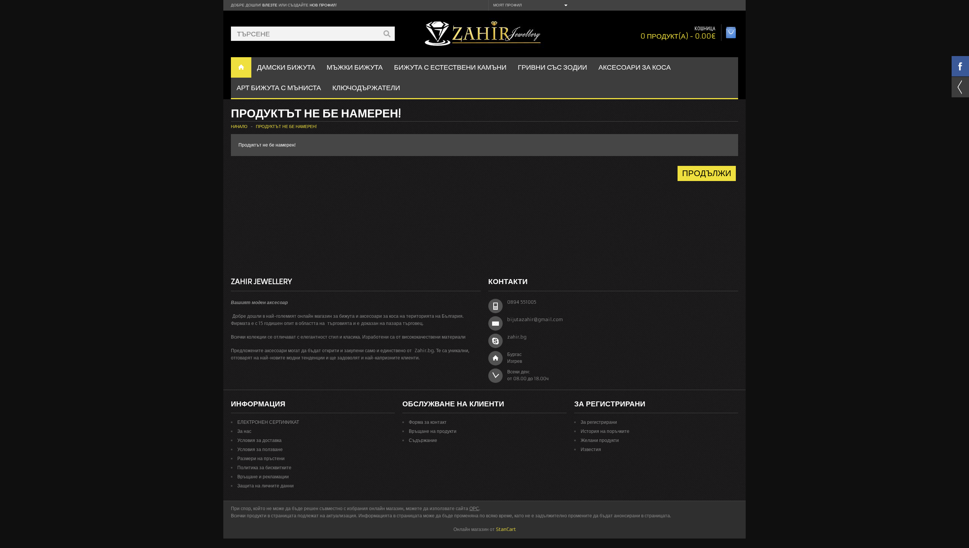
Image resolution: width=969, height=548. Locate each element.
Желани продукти (600, 440)
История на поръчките (605, 431)
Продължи (706, 173)
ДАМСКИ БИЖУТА (286, 67)
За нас (244, 431)
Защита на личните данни (265, 486)
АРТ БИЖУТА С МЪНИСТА (279, 87)
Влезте (269, 5)
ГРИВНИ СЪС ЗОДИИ (552, 67)
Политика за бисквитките (264, 467)
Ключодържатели (366, 87)
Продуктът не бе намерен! (286, 126)
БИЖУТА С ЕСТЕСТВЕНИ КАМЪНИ (450, 67)
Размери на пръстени (261, 458)
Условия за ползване (260, 449)
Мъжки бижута (355, 67)
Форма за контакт (428, 422)
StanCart (506, 529)
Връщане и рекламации (263, 476)
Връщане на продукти (432, 431)
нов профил (323, 5)
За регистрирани (599, 422)
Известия (591, 449)
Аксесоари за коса (634, 67)
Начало (239, 126)
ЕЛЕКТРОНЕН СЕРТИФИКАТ (268, 422)
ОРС (474, 508)
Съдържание (423, 440)
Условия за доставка (259, 440)
